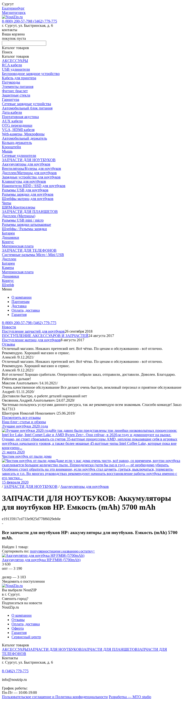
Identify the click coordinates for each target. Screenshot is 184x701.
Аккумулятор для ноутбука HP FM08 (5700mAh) (41, 560)
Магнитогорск (14, 13)
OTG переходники (17, 125)
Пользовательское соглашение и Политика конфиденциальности (55, 697)
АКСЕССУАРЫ (15, 61)
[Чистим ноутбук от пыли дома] (28, 461)
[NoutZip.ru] (12, 17)
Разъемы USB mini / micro (23, 220)
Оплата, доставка (26, 310)
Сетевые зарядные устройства (26, 104)
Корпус (8, 242)
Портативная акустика (20, 117)
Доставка (19, 306)
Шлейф (8, 285)
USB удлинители (16, 69)
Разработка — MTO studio (130, 697)
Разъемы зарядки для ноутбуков (27, 194)
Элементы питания (17, 87)
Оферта (18, 628)
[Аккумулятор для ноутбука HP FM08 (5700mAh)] (43, 555)
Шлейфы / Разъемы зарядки (24, 229)
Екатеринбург (13, 8)
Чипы (6, 203)
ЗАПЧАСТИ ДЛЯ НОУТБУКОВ (29, 160)
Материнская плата (18, 246)
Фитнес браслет (15, 91)
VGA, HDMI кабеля (18, 130)
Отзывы (8, 344)
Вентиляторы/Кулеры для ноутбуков (31, 168)
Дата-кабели (12, 112)
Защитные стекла (16, 95)
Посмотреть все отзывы (21, 418)
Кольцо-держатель (17, 143)
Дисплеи (9, 259)
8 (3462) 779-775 (43, 21)
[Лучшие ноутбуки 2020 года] (27, 430)
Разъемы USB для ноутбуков (25, 190)
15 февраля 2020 (15, 482)
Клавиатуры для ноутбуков (24, 181)
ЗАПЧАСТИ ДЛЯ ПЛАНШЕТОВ (30, 212)
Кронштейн (11, 147)
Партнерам (20, 302)
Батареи (8, 233)
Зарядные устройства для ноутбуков (31, 177)
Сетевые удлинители (19, 156)
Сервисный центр (26, 637)
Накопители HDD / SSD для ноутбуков (33, 186)
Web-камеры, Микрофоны (23, 134)
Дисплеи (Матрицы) (18, 216)
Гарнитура (10, 99)
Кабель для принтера (19, 78)
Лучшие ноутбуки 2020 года (25, 426)
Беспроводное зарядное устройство (31, 74)
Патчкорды (11, 82)
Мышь (7, 151)
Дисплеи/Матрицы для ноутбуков (29, 173)
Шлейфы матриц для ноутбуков (27, 199)
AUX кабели (12, 121)
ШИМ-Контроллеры (18, 207)
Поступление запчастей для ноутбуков (33, 331)
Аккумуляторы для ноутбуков (26, 164)
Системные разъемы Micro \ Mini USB (33, 255)
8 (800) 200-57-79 (16, 21)
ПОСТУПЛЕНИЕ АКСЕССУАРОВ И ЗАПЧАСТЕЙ (45, 336)
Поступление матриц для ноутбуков (31, 340)
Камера (8, 268)
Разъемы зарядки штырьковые (26, 224)
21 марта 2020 (13, 452)
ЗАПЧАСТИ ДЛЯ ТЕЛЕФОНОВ (29, 250)
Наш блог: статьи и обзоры (24, 422)
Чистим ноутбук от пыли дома (27, 456)
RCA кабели (12, 65)
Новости (9, 327)
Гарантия (19, 315)
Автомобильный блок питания (27, 108)
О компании (22, 297)
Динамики (10, 237)
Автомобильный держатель (24, 138)
